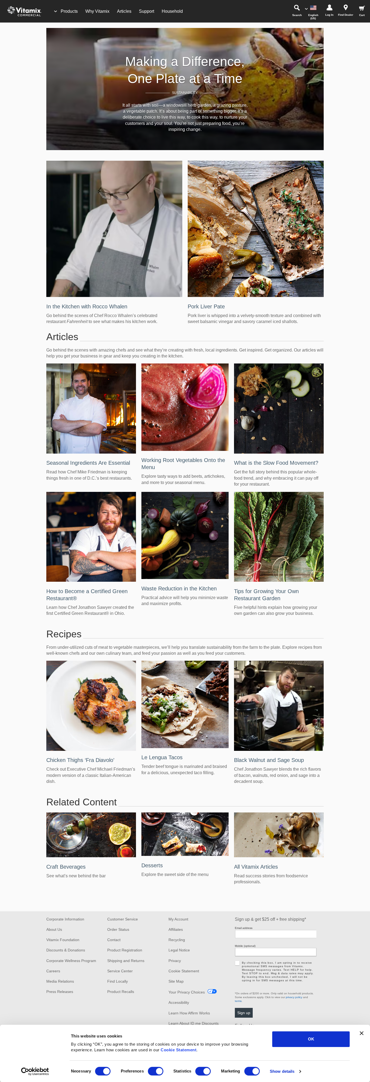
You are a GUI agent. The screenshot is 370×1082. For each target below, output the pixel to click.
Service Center (120, 971)
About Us (54, 929)
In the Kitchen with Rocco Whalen (86, 306)
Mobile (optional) (245, 945)
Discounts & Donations (65, 950)
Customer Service (122, 919)
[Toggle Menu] (56, 11)
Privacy (174, 960)
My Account (178, 919)
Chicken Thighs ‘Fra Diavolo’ (80, 760)
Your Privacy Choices (186, 992)
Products (69, 11)
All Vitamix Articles (256, 867)
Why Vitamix (97, 11)
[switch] (155, 1071)
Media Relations (60, 981)
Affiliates (175, 929)
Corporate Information (65, 919)
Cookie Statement (178, 1050)
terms (238, 1000)
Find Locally (117, 981)
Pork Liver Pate (206, 306)
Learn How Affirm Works (189, 1013)
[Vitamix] (21, 11)
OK (311, 1039)
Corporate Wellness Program (71, 960)
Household (172, 11)
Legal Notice (179, 950)
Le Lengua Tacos (162, 757)
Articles (124, 11)
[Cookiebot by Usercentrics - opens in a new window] (35, 1071)
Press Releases (59, 991)
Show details (282, 1071)
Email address (243, 927)
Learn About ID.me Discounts (193, 1023)
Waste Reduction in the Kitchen (179, 588)
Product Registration (124, 950)
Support (146, 11)
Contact (114, 940)
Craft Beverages (66, 867)
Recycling (176, 940)
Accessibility (178, 1002)
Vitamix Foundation (62, 940)
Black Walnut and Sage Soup (269, 760)
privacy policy (294, 997)
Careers (53, 971)
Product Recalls (120, 991)
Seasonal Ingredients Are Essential (88, 463)
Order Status (118, 929)
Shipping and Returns (125, 960)
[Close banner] (361, 1033)
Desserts (152, 865)
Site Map (176, 981)
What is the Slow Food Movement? (276, 463)
